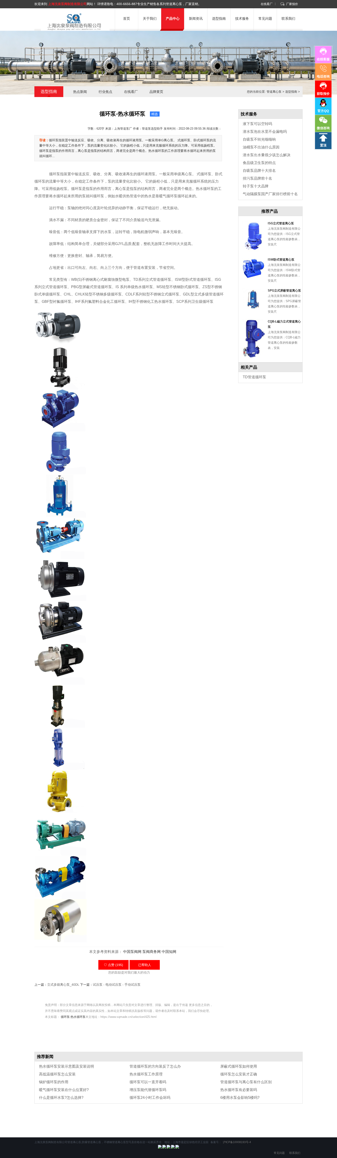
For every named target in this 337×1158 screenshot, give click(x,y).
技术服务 (242, 18)
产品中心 (173, 18)
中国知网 (169, 952)
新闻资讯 (196, 18)
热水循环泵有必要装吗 (238, 1090)
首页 (126, 18)
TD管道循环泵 (254, 377)
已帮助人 (144, 965)
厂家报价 (292, 4)
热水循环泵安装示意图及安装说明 (66, 1066)
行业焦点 (105, 92)
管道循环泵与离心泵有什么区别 (246, 1082)
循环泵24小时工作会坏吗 (150, 1098)
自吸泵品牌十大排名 (259, 171)
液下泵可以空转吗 (257, 124)
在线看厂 (267, 4)
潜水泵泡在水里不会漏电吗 (265, 132)
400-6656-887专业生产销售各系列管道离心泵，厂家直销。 (158, 4)
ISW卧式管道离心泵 (281, 259)
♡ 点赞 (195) (113, 965)
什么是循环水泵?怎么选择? (61, 1098)
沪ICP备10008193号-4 (236, 1142)
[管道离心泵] (73, 22)
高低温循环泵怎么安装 (57, 1074)
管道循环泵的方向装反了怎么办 (155, 1066)
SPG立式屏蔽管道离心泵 (284, 290)
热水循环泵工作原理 (146, 1074)
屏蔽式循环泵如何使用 (238, 1066)
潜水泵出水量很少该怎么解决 (266, 155)
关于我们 (150, 18)
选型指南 (219, 18)
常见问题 (265, 18)
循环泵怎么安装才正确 (238, 1074)
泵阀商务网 (151, 952)
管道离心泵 (274, 91)
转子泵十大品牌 (255, 186)
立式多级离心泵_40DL (63, 984)
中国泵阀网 (132, 952)
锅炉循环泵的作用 (53, 1082)
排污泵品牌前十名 (257, 178)
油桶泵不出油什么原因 (261, 147)
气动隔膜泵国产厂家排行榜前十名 (270, 194)
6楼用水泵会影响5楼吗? (240, 1098)
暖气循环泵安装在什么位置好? (64, 1090)
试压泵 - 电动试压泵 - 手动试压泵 (117, 984)
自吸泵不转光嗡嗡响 (259, 139)
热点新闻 (80, 92)
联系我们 (288, 18)
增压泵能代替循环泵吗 (148, 1090)
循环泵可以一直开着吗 (148, 1082)
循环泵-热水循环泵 (73, 1017)
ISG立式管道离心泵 (281, 223)
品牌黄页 (156, 92)
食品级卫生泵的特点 (259, 163)
